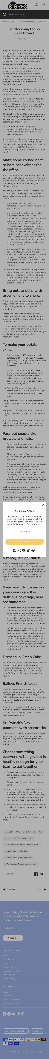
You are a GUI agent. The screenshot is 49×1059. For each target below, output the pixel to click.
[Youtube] (23, 550)
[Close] (43, 505)
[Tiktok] (28, 550)
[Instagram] (19, 550)
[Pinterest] (33, 550)
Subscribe (24, 541)
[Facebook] (14, 550)
